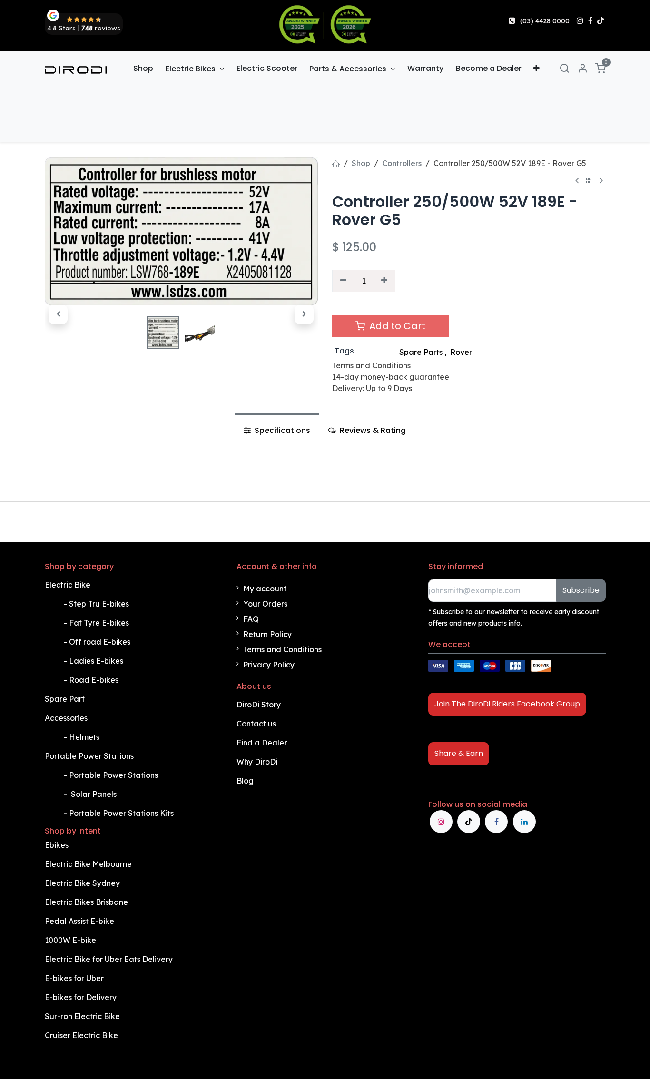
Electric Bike (68, 584)
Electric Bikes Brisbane (87, 902)
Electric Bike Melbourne (89, 864)
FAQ (251, 619)
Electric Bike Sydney (83, 883)
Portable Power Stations (90, 756)
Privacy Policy (269, 664)
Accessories (66, 718)
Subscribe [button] (581, 590)
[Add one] (384, 281)
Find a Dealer (261, 742)
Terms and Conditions (282, 649)
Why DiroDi (256, 761)
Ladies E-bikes (96, 661)
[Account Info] (582, 69)
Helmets (84, 737)
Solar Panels (94, 794)
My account (264, 588)
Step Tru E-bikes (99, 603)
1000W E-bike (70, 940)
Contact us (256, 723)
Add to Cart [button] (396, 326)
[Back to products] (589, 181)
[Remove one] (343, 281)
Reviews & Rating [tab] (372, 430)
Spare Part (65, 699)
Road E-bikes (94, 680)
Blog (245, 780)
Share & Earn (458, 753)
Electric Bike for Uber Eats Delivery (110, 959)
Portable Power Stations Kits (122, 813)
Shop (361, 163)
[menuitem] (144, 68)
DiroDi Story (258, 704)
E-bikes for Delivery (81, 997)
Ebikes (57, 845)
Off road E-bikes (99, 642)
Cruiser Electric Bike (82, 1035)
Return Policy (267, 634)
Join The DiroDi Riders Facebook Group (507, 703)
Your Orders (265, 603)
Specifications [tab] (281, 430)
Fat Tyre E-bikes (100, 623)
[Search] (564, 69)
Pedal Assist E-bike (79, 921)
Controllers (402, 163)
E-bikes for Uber (74, 978)
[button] (58, 314)
